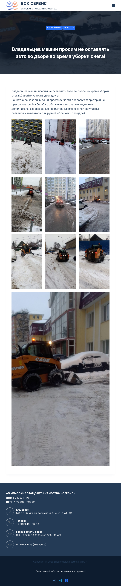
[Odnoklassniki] (66, 580)
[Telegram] (60, 580)
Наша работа (54, 27)
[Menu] (113, 5)
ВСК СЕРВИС (34, 3)
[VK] (54, 580)
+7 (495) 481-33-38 (27, 524)
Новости (69, 27)
